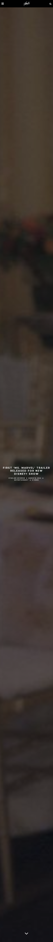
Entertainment (21, 480)
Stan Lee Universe (17, 478)
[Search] (50, 3)
